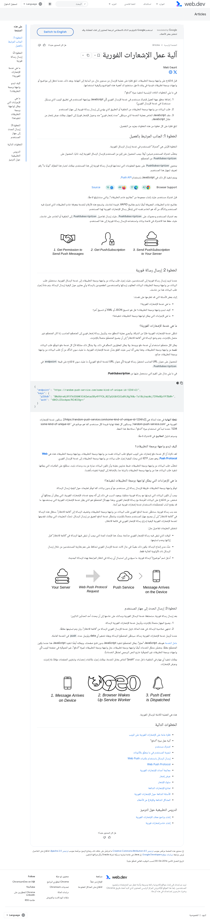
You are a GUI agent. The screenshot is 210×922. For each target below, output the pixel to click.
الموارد (162, 3)
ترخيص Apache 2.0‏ (59, 851)
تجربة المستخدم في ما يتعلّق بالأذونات (151, 752)
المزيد (114, 3)
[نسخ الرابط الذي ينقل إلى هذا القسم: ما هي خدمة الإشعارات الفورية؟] (137, 326)
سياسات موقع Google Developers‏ (157, 854)
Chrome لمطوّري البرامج (58, 881)
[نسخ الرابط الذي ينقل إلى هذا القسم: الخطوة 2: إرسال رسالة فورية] (133, 270)
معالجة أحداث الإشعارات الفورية (155, 770)
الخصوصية (194, 915)
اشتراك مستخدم (162, 746)
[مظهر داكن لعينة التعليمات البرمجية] (178, 383)
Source (96, 187)
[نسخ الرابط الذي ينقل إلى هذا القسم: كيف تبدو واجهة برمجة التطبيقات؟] (132, 446)
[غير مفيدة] (39, 45)
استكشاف (147, 3)
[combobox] (71, 4)
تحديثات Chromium (59, 886)
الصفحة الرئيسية (170, 45)
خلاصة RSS (30, 900)
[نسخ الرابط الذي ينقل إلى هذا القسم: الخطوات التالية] (152, 725)
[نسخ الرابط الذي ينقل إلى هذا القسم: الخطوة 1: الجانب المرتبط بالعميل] (126, 136)
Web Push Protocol (158, 764)
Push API (126, 177)
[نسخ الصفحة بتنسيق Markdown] (88, 55)
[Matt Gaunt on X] (175, 73)
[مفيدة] (44, 45)
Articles (200, 14)
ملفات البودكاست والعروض (57, 897)
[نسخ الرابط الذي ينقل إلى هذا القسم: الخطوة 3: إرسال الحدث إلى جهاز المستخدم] (122, 609)
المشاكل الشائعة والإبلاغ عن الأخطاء (153, 800)
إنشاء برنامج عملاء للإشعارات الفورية (153, 817)
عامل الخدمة (171, 643)
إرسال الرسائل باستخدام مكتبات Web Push (149, 758)
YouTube (30, 886)
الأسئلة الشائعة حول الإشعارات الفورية (152, 794)
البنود (204, 915)
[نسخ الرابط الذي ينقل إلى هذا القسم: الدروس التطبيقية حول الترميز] (137, 810)
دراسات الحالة (63, 892)
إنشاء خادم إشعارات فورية (158, 823)
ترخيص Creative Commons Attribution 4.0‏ (133, 851)
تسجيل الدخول (10, 3)
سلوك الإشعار (164, 782)
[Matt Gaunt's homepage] (170, 73)
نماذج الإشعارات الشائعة (159, 788)
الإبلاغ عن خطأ (96, 881)
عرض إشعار (165, 776)
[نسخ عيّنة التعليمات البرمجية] (182, 383)
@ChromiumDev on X (23, 881)
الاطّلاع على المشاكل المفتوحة (90, 886)
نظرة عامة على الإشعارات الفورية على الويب (149, 734)
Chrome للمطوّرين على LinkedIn (24, 893)
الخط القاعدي (129, 3)
